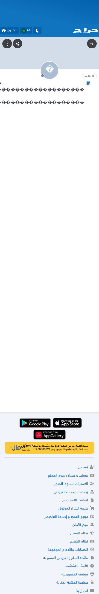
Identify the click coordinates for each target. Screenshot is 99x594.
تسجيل (83, 467)
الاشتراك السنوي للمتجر (71, 484)
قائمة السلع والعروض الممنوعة (65, 558)
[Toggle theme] (37, 30)
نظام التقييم (79, 533)
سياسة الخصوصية (74, 574)
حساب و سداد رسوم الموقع (68, 476)
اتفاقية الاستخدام (75, 500)
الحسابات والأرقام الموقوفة (68, 550)
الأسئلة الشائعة (77, 566)
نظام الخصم (79, 542)
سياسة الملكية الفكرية (72, 583)
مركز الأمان (80, 525)
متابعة (89, 76)
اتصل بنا (82, 591)
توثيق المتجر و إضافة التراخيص (66, 517)
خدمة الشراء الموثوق (73, 509)
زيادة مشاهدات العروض (71, 492)
